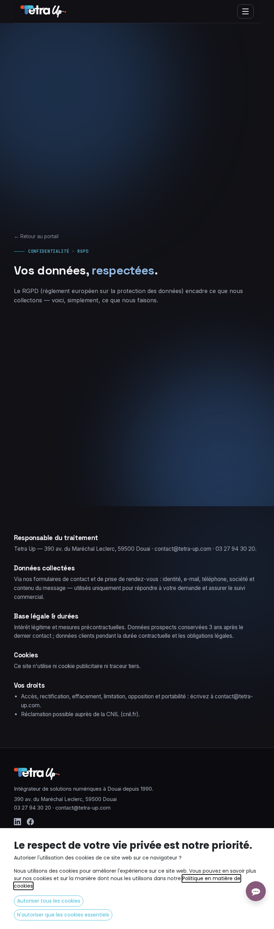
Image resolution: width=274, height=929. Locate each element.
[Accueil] (43, 11)
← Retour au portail (36, 236)
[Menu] (245, 11)
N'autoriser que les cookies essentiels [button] (63, 914)
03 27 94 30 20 (32, 808)
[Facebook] (30, 821)
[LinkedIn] (17, 821)
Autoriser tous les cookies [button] (48, 900)
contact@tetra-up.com (83, 808)
